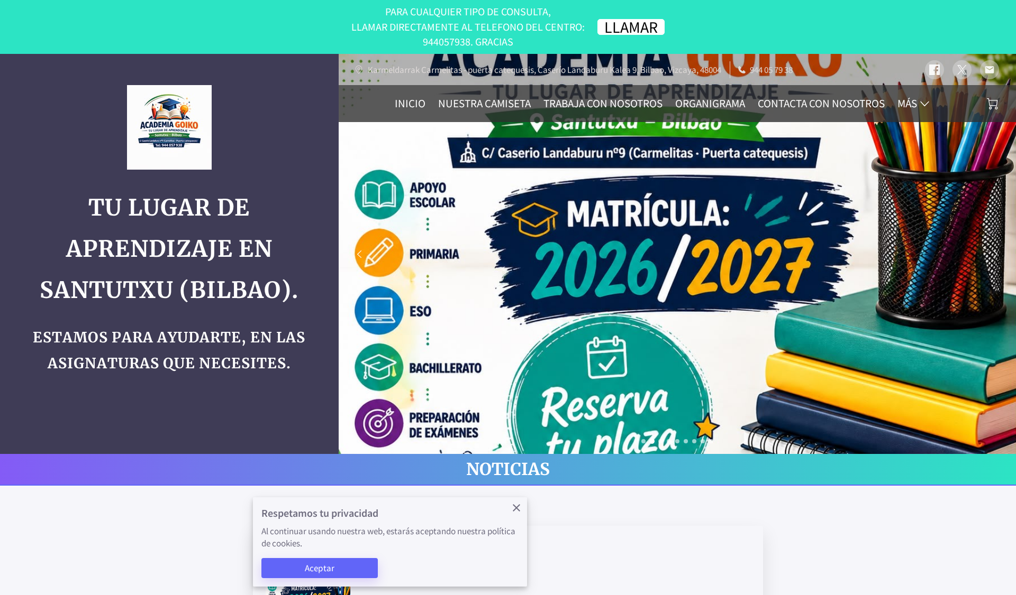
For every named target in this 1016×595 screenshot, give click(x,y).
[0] (992, 103)
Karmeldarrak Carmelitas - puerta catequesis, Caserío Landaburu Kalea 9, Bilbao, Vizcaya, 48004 (544, 69)
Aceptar (319, 568)
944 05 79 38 (771, 69)
